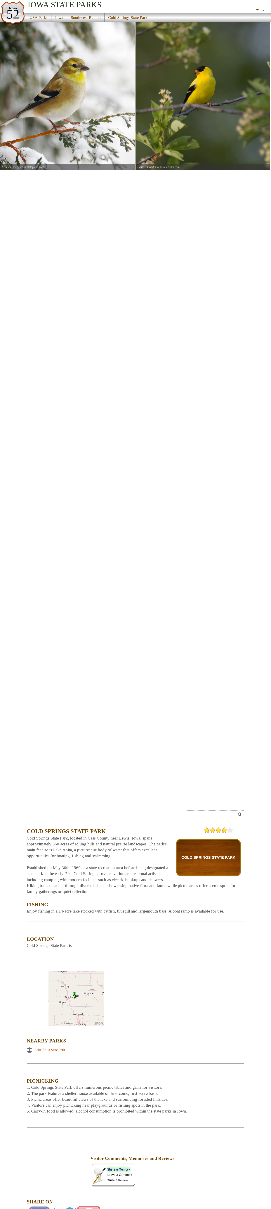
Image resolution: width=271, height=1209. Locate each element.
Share (263, 10)
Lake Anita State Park (49, 1050)
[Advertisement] (68, 815)
